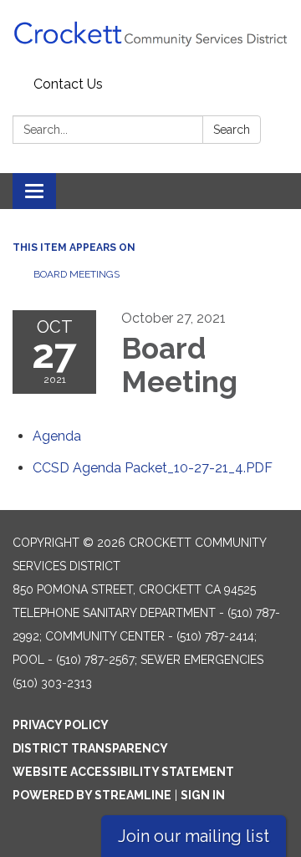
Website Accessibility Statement (123, 771)
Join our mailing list (193, 836)
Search (231, 129)
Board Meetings (76, 274)
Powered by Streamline (92, 795)
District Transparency (90, 748)
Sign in (203, 795)
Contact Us (68, 84)
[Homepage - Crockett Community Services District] (150, 35)
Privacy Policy (61, 725)
